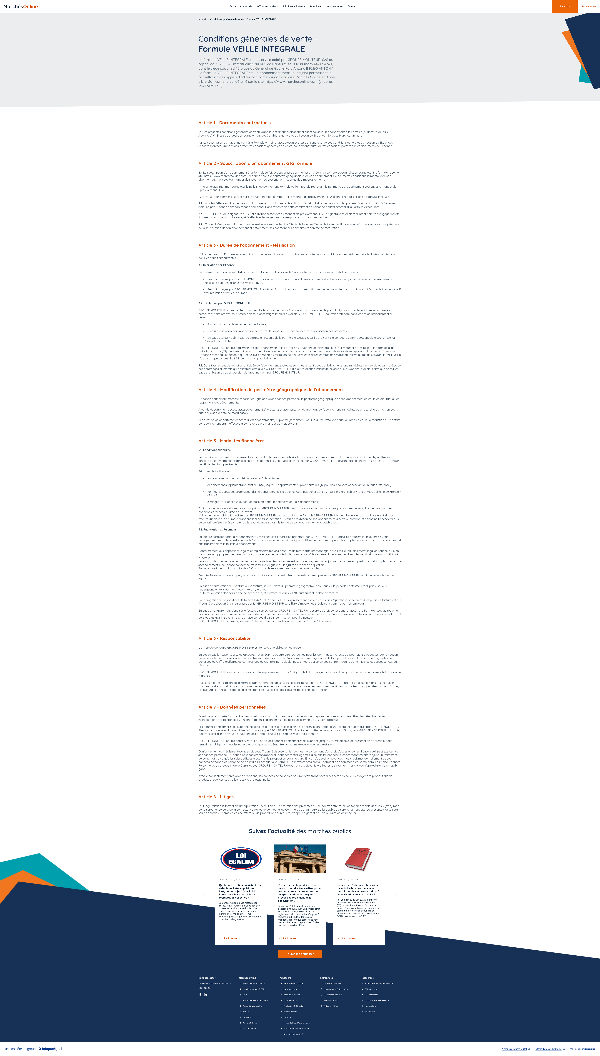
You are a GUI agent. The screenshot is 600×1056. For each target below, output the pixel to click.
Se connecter (588, 6)
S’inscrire (565, 6)
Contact (352, 6)
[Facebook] (200, 995)
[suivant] (395, 895)
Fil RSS (246, 1011)
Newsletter (248, 1017)
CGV (245, 995)
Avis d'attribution (250, 1023)
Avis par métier (331, 1006)
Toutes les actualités (300, 954)
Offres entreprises (267, 6)
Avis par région (331, 1000)
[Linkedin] (205, 995)
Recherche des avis (333, 995)
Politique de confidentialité (255, 1000)
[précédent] (205, 895)
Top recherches (250, 1028)
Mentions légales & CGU (254, 989)
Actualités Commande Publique (379, 983)
